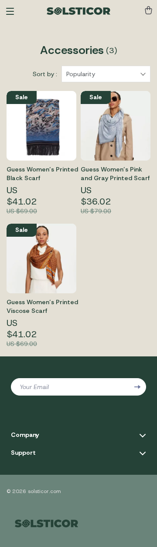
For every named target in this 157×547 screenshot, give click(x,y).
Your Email (34, 387)
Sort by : (45, 74)
